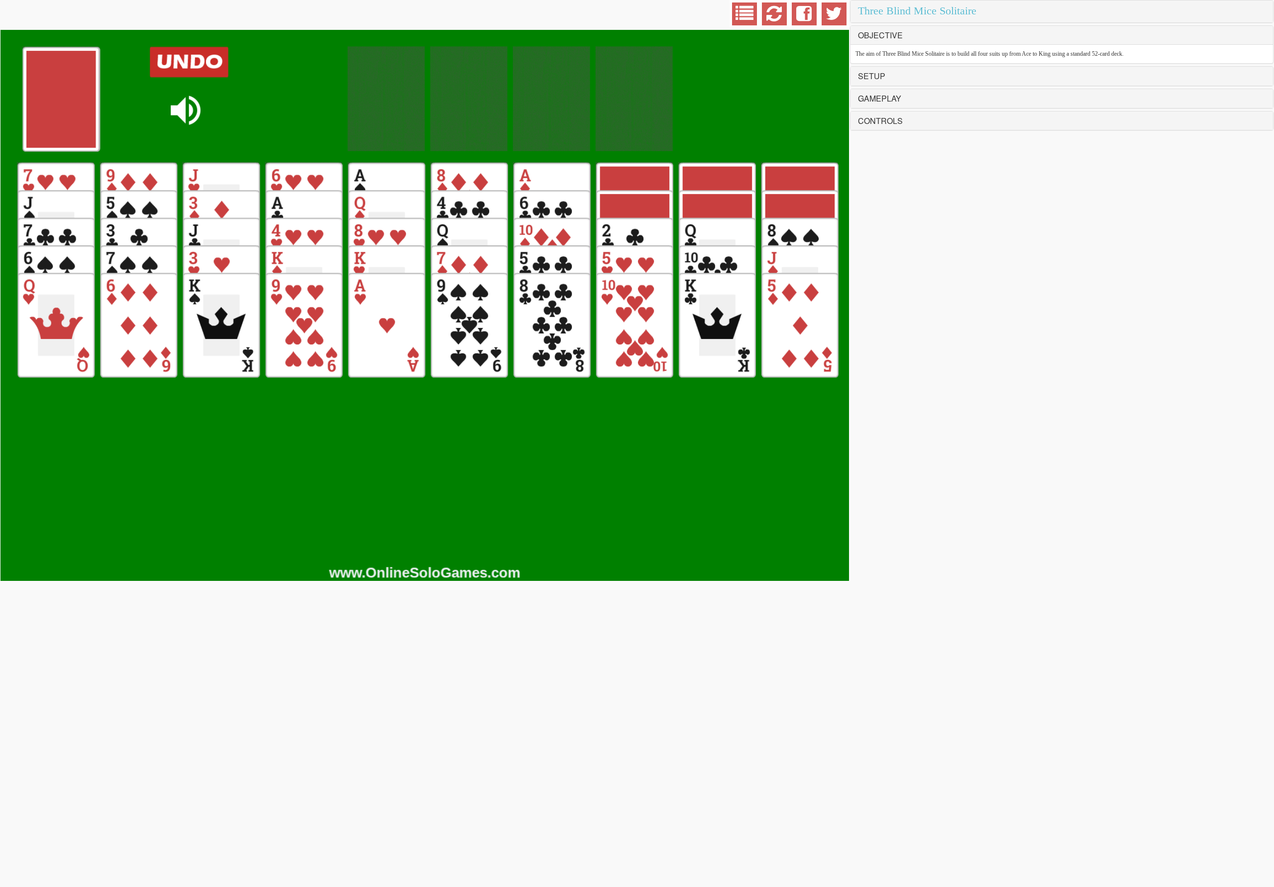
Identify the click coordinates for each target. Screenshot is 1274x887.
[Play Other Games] (744, 17)
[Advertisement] (80, 14)
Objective (880, 35)
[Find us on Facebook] (804, 17)
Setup (871, 76)
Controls (880, 120)
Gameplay (879, 98)
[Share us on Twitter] (834, 17)
